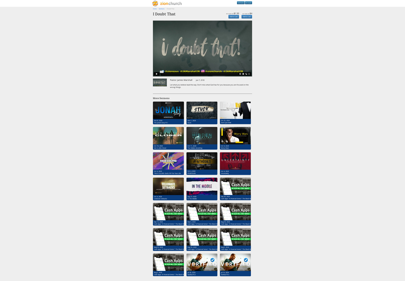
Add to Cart (234, 17)
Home (155, 9)
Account (248, 3)
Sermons (241, 3)
